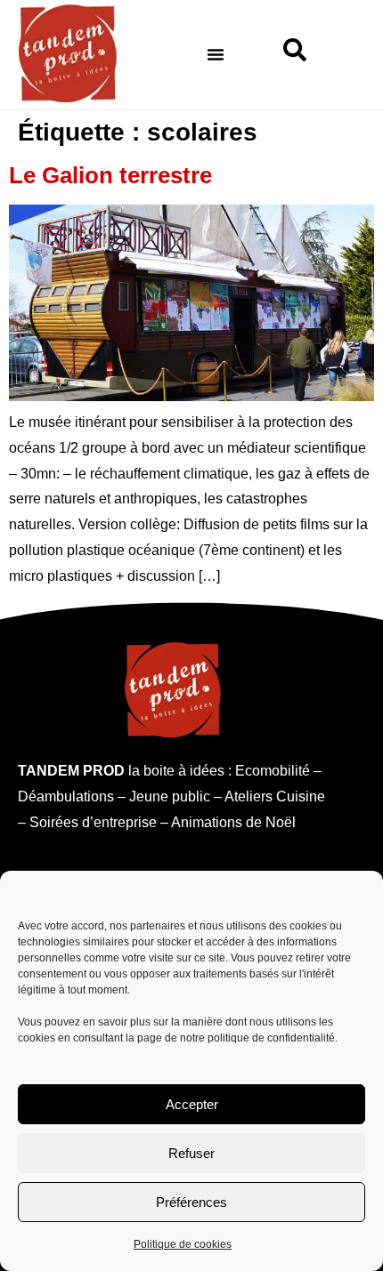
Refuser (191, 1153)
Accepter (192, 1104)
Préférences (191, 1202)
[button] (215, 54)
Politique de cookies (183, 1244)
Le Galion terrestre (110, 175)
